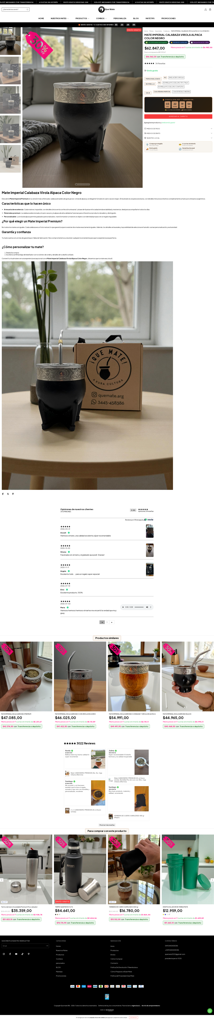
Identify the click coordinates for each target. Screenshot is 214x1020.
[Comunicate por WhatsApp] (209, 1010)
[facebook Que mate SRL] (10, 954)
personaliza (120, 18)
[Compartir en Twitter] (8, 494)
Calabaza (166, 31)
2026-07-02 (65, 604)
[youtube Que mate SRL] (16, 954)
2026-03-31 (65, 529)
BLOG (136, 18)
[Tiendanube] (107, 1011)
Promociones (169, 18)
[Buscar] (27, 9)
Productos (81, 18)
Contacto (114, 963)
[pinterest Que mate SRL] (29, 954)
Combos (100, 18)
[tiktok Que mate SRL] (22, 954)
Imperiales (158, 31)
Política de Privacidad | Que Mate (122, 976)
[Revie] (149, 520)
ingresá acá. (136, 1005)
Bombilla (150, 84)
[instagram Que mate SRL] (4, 954)
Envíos (113, 955)
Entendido (133, 1017)
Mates (151, 31)
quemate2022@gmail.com (175, 954)
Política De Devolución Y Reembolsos (124, 967)
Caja (148, 93)
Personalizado (153, 79)
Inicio (146, 31)
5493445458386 (171, 946)
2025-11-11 (64, 567)
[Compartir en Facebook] (3, 494)
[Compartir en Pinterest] (13, 494)
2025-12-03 (65, 548)
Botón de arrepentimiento (151, 1005)
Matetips (150, 18)
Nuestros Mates (59, 18)
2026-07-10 (65, 586)
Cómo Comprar (116, 959)
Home (41, 18)
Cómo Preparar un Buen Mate (121, 972)
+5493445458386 (172, 950)
